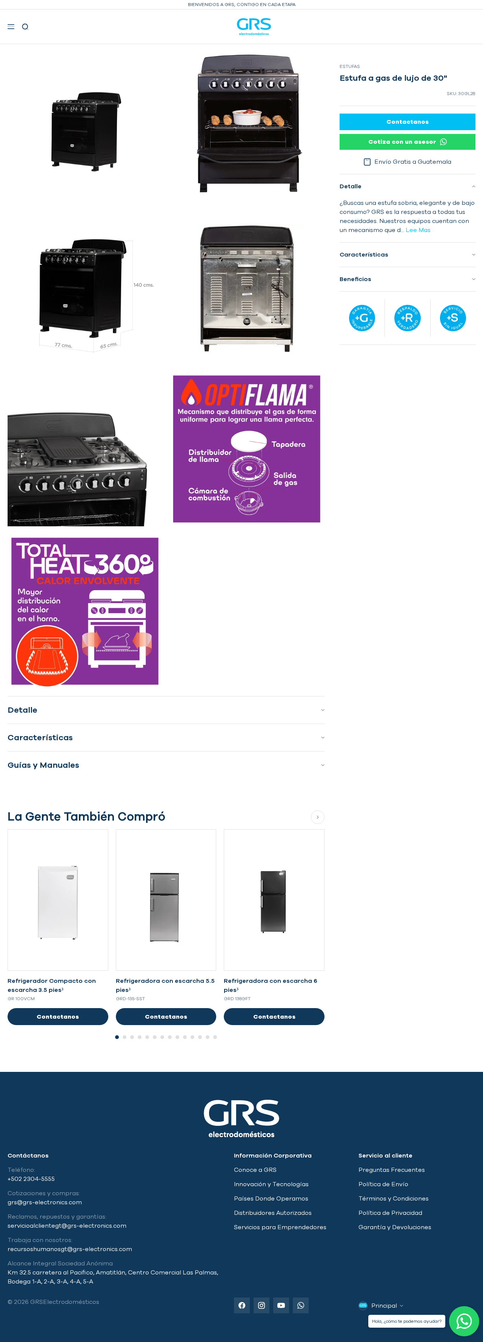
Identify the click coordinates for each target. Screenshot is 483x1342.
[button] (13, 26)
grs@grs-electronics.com (45, 1202)
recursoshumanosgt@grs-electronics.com (70, 1249)
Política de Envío (383, 1184)
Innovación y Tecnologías (271, 1184)
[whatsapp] (301, 1305)
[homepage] (254, 26)
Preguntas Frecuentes (391, 1170)
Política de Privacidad (390, 1213)
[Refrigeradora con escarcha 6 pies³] (274, 900)
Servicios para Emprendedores (280, 1227)
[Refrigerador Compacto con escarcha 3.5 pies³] (58, 900)
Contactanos (58, 1017)
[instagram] (261, 1305)
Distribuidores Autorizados (273, 1213)
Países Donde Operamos (271, 1198)
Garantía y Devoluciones (394, 1227)
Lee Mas (417, 230)
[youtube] (281, 1305)
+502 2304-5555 (31, 1179)
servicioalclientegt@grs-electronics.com (67, 1226)
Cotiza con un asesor (402, 142)
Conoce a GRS (255, 1170)
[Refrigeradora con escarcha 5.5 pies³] (166, 900)
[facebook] (242, 1305)
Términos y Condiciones (393, 1198)
